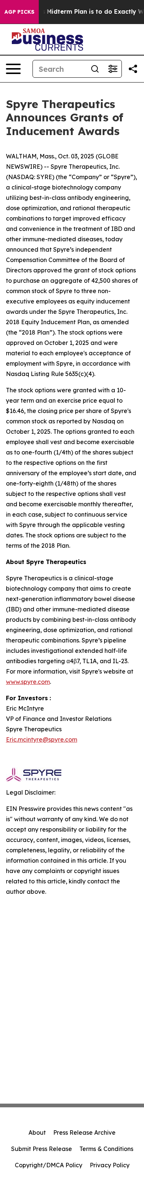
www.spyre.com (28, 681)
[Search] (95, 68)
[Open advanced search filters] (112, 68)
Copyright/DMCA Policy (48, 1165)
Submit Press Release (41, 1148)
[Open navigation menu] (13, 68)
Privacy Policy (110, 1165)
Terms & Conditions (106, 1148)
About (37, 1132)
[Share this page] (133, 68)
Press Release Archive (84, 1132)
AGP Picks (19, 12)
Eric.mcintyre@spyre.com (41, 739)
